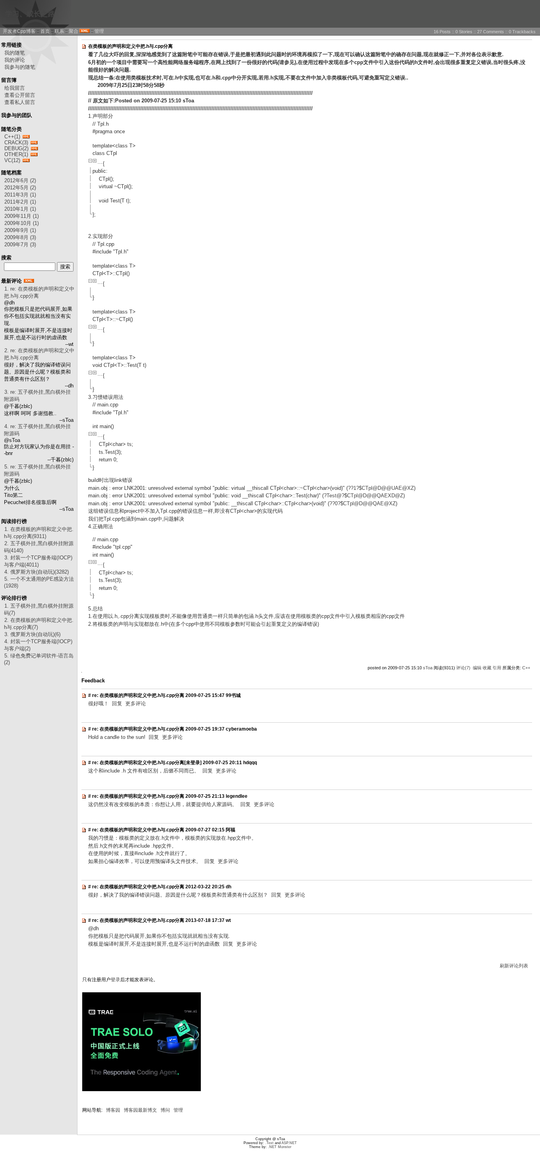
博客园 (113, 1110)
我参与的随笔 (19, 67)
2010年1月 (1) (20, 209)
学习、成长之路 (30, 14)
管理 (99, 31)
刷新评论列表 (514, 966)
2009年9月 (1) (20, 230)
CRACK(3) (16, 142)
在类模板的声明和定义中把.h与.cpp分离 (130, 46)
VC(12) (12, 160)
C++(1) (12, 137)
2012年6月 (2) (20, 180)
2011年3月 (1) (20, 195)
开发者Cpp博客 (19, 31)
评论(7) (463, 667)
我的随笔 (14, 53)
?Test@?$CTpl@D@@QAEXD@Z (363, 496)
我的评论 (14, 60)
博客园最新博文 (140, 1110)
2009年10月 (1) (21, 223)
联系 (59, 31)
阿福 (230, 830)
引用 (497, 667)
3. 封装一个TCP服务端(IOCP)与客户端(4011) (38, 561)
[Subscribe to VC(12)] (26, 160)
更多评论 (135, 703)
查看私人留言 (19, 102)
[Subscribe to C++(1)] (26, 136)
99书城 (233, 695)
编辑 (477, 667)
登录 (115, 979)
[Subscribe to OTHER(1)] (34, 154)
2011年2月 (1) (20, 202)
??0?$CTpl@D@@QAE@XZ (362, 503)
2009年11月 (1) (21, 216)
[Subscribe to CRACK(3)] (34, 142)
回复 (117, 703)
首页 (45, 31)
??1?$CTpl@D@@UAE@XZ (381, 488)
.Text (269, 1143)
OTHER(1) (16, 154)
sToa (427, 667)
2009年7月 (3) (20, 244)
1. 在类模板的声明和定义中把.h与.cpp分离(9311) (39, 532)
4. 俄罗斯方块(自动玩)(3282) (36, 572)
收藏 (487, 667)
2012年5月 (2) (20, 188)
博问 (165, 1110)
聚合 (73, 31)
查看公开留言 (19, 95)
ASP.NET (289, 1143)
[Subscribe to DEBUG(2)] (34, 148)
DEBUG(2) (16, 148)
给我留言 (14, 88)
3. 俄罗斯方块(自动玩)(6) (32, 634)
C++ (526, 667)
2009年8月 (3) (20, 237)
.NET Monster (279, 1147)
